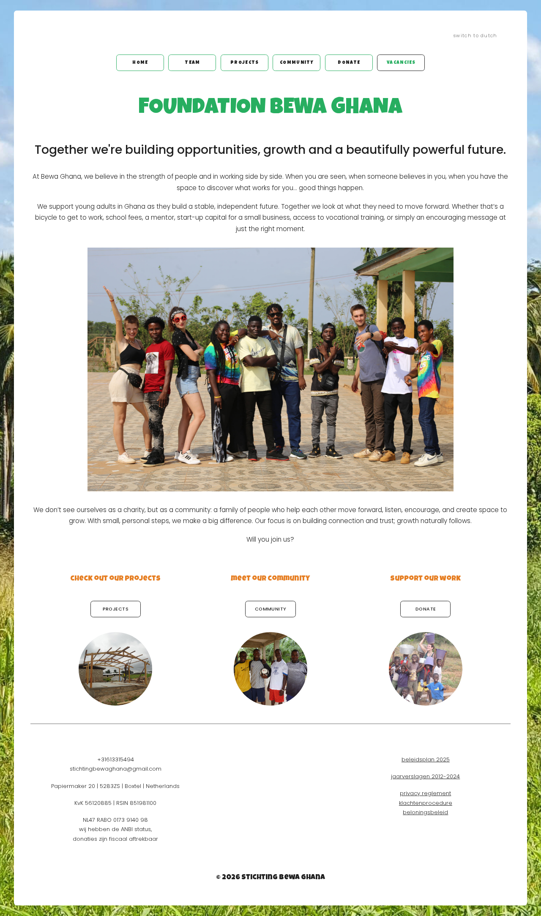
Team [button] (192, 62)
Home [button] (140, 62)
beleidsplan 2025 (426, 759)
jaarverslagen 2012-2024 (425, 776)
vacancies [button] (401, 62)
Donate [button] (349, 62)
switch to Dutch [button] (475, 36)
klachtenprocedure (425, 803)
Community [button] (297, 62)
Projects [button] (244, 62)
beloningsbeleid (425, 812)
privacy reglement (425, 793)
